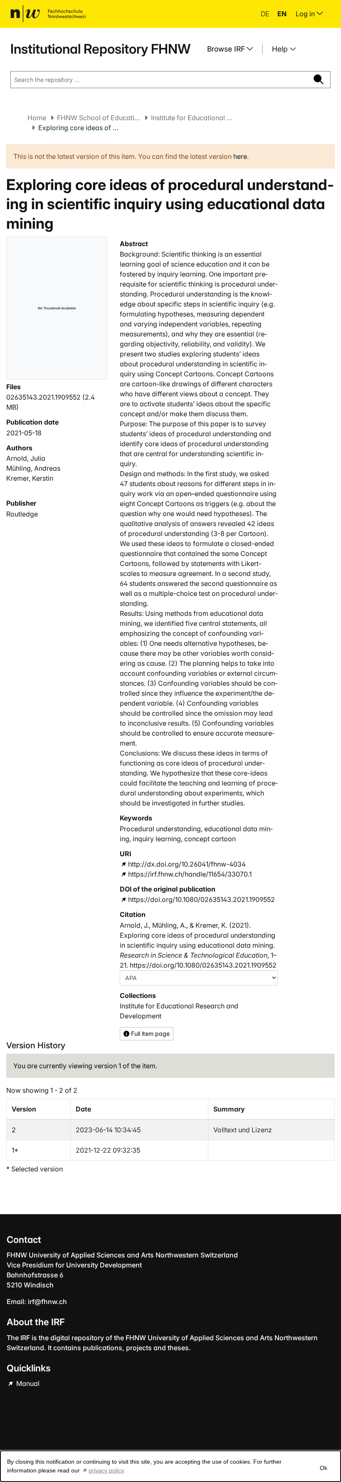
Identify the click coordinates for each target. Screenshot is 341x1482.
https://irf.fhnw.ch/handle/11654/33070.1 (189, 874)
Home (36, 118)
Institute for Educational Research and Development (192, 118)
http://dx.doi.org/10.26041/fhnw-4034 (186, 864)
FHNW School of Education (98, 118)
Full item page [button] (149, 1033)
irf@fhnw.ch (47, 1301)
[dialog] (170, 1466)
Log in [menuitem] (306, 14)
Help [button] (281, 48)
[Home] (48, 13)
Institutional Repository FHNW (100, 49)
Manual (27, 1383)
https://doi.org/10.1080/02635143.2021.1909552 (201, 899)
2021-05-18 (24, 433)
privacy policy (106, 1470)
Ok (323, 1468)
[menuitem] (233, 49)
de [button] (266, 14)
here (240, 156)
